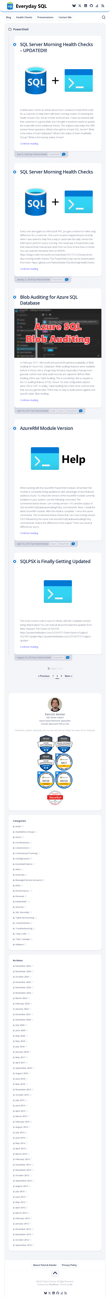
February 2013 (22, 1218)
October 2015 (22, 1094)
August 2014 (21, 1127)
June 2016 (20, 1078)
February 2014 (22, 1159)
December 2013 (23, 1164)
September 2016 (23, 1068)
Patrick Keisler (40, 154)
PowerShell (54, 154)
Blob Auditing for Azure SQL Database (49, 300)
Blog (8, 17)
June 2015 (20, 1105)
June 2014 (20, 1137)
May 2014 (20, 1143)
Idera (18, 869)
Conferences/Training (26, 853)
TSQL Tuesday (22, 939)
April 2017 (20, 1062)
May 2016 (20, 1084)
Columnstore (22, 847)
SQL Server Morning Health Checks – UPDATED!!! (56, 47)
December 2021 (23, 1014)
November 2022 (23, 992)
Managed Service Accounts (28, 880)
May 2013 (20, 1202)
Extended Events (23, 864)
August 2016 (21, 1073)
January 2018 (22, 1051)
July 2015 (19, 1100)
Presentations (45, 17)
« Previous (44, 676)
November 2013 (23, 1170)
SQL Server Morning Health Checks (56, 172)
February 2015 (22, 1121)
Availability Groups (24, 831)
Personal (19, 896)
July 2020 (19, 1025)
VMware (19, 944)
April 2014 (20, 1148)
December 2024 (23, 966)
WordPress (54, 1284)
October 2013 (22, 1175)
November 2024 (23, 971)
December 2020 (23, 1019)
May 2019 (20, 1041)
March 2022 (21, 998)
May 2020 (20, 1035)
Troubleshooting (23, 928)
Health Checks (24, 17)
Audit (53, 410)
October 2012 (22, 1239)
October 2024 (22, 976)
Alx (71, 1284)
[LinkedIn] (85, 5)
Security (19, 907)
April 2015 (20, 1111)
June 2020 (20, 1030)
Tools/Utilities (22, 923)
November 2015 (23, 1089)
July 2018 (19, 1046)
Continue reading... (29, 143)
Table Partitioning (24, 917)
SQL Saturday (22, 912)
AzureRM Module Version (46, 428)
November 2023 (23, 987)
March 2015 (21, 1116)
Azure (60, 410)
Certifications (22, 842)
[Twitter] (79, 5)
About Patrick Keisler (45, 1265)
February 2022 (22, 1003)
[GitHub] (91, 5)
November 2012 (23, 1234)
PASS (17, 885)
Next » (68, 676)
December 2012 (23, 1229)
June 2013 (20, 1196)
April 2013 (20, 1207)
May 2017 (20, 1057)
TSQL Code (20, 933)
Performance (22, 890)
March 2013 (21, 1213)
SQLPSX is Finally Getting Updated (55, 561)
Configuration (22, 858)
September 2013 (23, 1180)
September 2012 (23, 1245)
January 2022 (22, 1009)
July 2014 (19, 1132)
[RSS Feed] (102, 5)
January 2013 (22, 1223)
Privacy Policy (69, 1265)
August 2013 (21, 1186)
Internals (19, 874)
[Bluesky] (74, 5)
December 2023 (23, 982)
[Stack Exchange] (97, 5)
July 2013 (19, 1191)
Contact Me (65, 17)
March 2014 (21, 1154)
